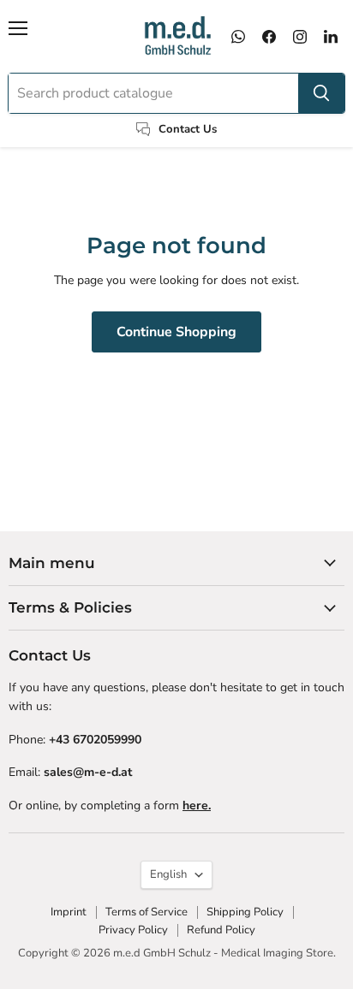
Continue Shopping (176, 332)
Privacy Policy (133, 930)
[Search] (321, 93)
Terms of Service (146, 912)
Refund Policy (221, 930)
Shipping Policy (245, 912)
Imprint (69, 912)
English (168, 874)
